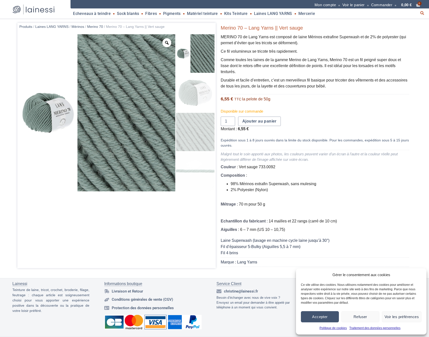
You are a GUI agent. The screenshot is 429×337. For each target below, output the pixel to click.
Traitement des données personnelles (374, 328)
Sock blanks (128, 13)
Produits (25, 27)
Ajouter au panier (259, 121)
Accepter (319, 317)
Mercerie (306, 13)
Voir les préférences (402, 317)
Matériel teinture (202, 13)
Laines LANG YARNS (273, 13)
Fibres (151, 13)
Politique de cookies (333, 328)
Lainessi (19, 284)
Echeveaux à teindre (92, 13)
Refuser (360, 317)
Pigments (171, 13)
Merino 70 (95, 27)
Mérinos (78, 27)
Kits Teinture (236, 13)
